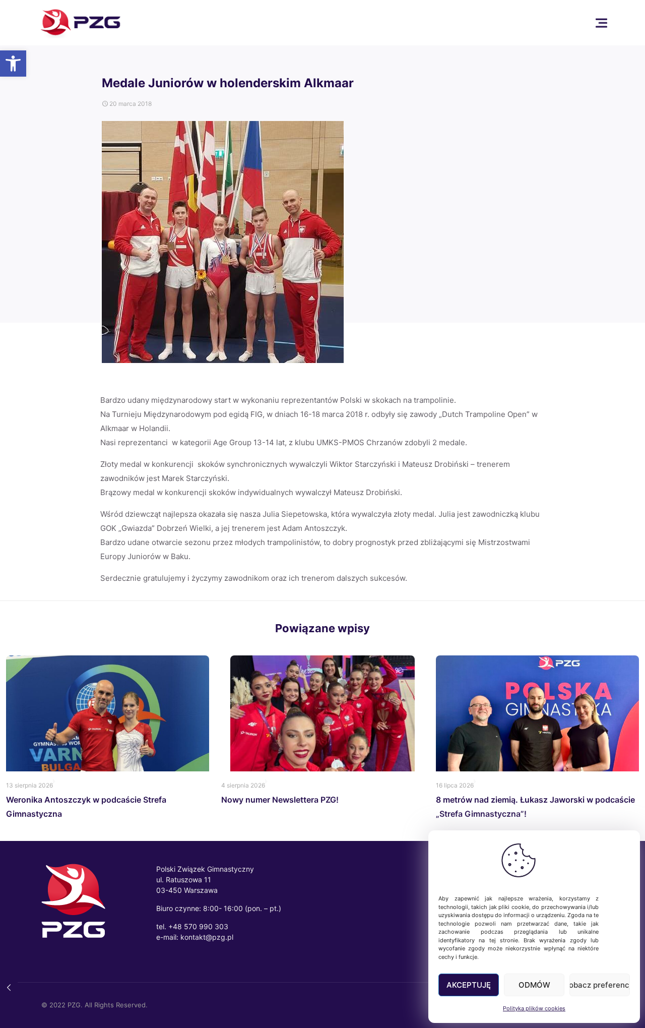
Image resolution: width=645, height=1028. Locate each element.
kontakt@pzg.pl (206, 937)
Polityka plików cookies (534, 1008)
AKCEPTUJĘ (468, 985)
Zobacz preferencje (599, 985)
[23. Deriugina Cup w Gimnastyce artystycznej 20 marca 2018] (9, 987)
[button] (13, 63)
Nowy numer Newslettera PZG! (280, 800)
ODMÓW (534, 985)
